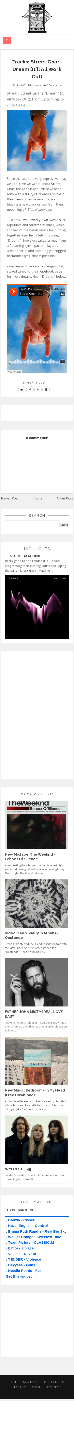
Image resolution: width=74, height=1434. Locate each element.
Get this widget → (21, 1276)
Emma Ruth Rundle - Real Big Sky (37, 1231)
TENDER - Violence (24, 1259)
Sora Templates (38, 1421)
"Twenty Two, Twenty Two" (28, 220)
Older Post (65, 498)
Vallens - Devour (22, 1254)
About (36, 1387)
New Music (30, 1381)
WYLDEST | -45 (18, 1169)
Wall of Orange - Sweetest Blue (34, 1237)
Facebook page (50, 271)
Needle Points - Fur (24, 1271)
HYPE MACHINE (21, 1210)
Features (19, 1387)
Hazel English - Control (28, 1226)
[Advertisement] (34, 714)
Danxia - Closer (21, 1220)
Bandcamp (15, 199)
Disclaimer (54, 1387)
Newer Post (10, 498)
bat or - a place (21, 1248)
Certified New (54, 1381)
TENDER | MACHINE (23, 556)
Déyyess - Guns (21, 1265)
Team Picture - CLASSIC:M (31, 1243)
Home (37, 498)
